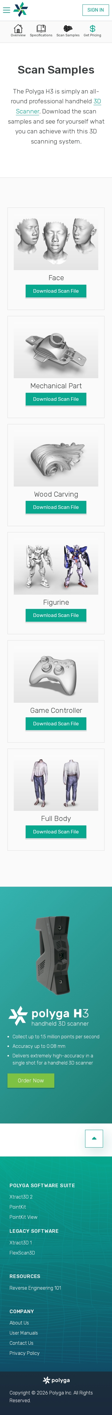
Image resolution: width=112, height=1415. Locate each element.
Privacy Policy (25, 1353)
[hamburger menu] (6, 11)
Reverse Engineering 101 (35, 1288)
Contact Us (21, 1343)
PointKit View (24, 1217)
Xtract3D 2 (21, 1197)
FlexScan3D (22, 1253)
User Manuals (24, 1333)
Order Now (31, 1080)
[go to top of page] (94, 1139)
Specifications (41, 35)
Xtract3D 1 (21, 1243)
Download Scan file (56, 291)
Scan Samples (67, 35)
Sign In (96, 10)
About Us (19, 1323)
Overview (18, 35)
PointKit (18, 1207)
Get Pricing (92, 35)
